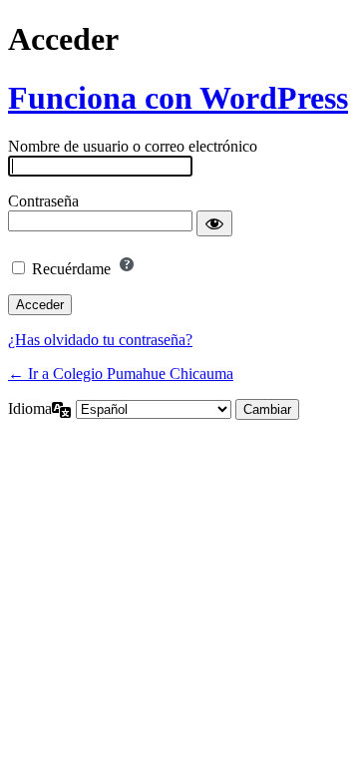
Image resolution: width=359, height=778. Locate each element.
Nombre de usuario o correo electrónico (132, 146)
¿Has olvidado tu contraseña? (100, 339)
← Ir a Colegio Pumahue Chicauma (120, 373)
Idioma (30, 408)
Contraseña (43, 201)
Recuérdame (71, 268)
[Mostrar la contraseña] (214, 223)
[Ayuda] (127, 264)
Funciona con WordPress (178, 98)
